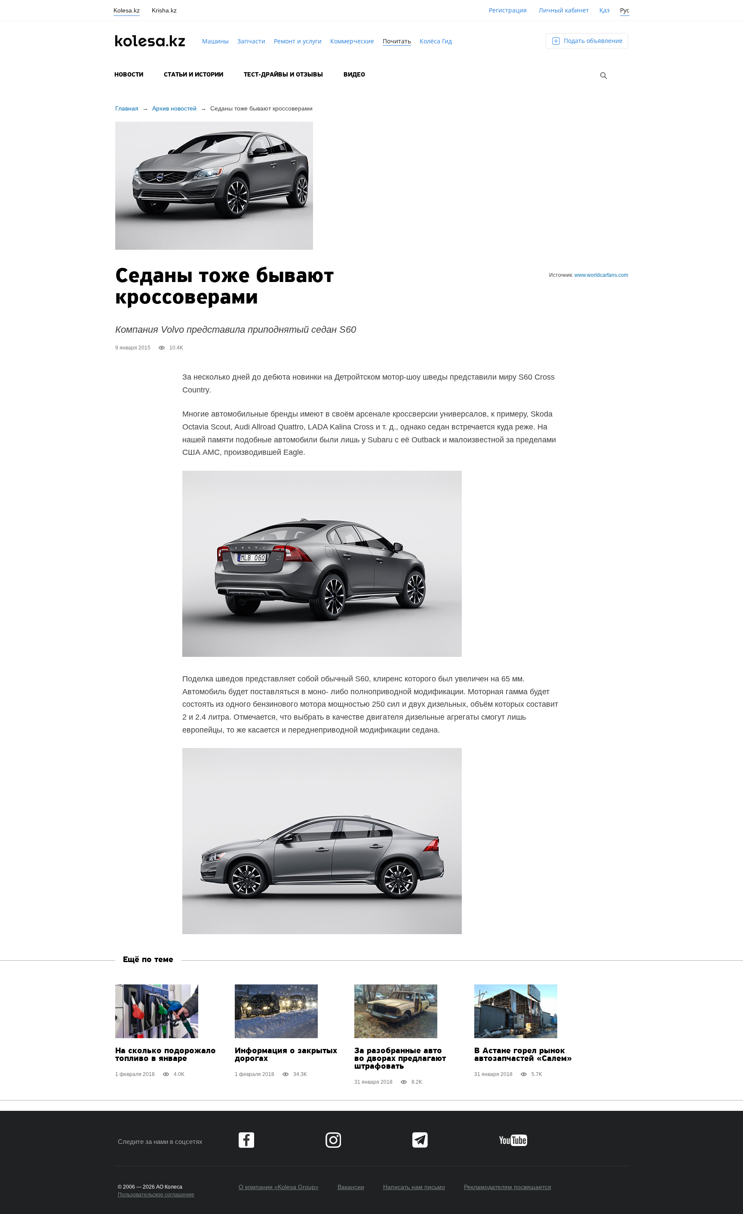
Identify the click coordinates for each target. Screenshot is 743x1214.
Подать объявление (592, 41)
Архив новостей (174, 108)
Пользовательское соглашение (156, 1195)
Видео (354, 75)
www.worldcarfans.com (601, 275)
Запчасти (251, 41)
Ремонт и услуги (298, 41)
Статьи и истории (193, 75)
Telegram (420, 1140)
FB (246, 1140)
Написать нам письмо (414, 1186)
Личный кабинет (564, 10)
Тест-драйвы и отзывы (283, 75)
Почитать (397, 41)
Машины (215, 41)
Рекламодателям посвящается (507, 1186)
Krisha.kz (164, 10)
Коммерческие (352, 41)
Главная (126, 108)
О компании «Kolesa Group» (279, 1186)
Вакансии (351, 1186)
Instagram (333, 1140)
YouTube (513, 1140)
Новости (128, 75)
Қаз (604, 10)
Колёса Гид (436, 41)
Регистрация (508, 10)
